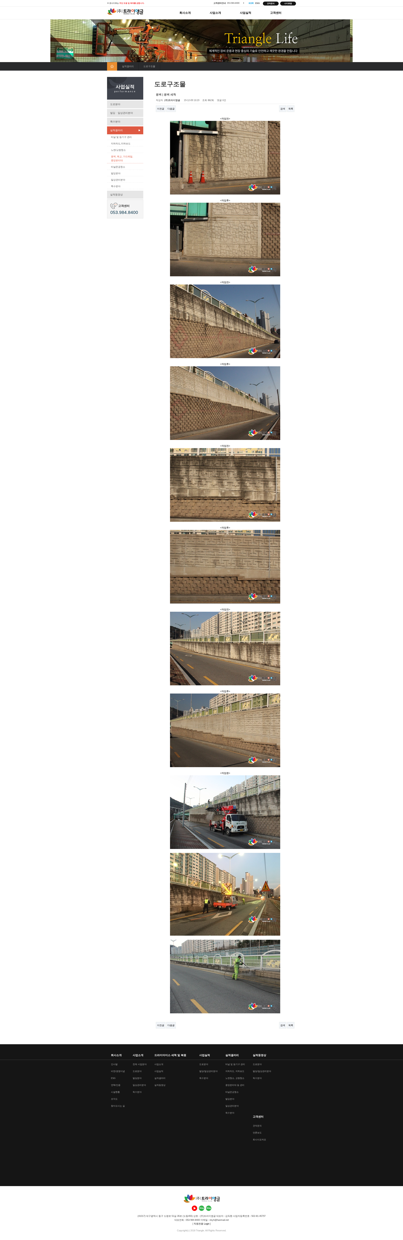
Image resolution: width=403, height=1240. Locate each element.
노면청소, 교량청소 (234, 1078)
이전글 (160, 108)
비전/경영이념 (118, 1071)
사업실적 (245, 12)
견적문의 (271, 3)
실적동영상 (116, 194)
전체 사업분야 (140, 1064)
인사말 (114, 1064)
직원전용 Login (201, 1223)
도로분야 (115, 104)
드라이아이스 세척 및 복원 (170, 1055)
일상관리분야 (118, 179)
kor (251, 3)
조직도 (114, 1099)
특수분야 (115, 121)
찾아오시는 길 (118, 1106)
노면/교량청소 (118, 150)
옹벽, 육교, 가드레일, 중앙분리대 (122, 158)
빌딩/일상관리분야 (208, 1071)
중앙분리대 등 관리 (234, 1085)
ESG (113, 1078)
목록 (290, 108)
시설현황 (115, 1092)
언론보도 (257, 1132)
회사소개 (185, 12)
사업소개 (215, 12)
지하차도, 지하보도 (234, 1071)
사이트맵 (288, 3)
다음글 (171, 108)
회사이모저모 (259, 1139)
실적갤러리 (116, 130)
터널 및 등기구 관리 (121, 137)
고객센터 (275, 12)
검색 (282, 108)
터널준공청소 (118, 167)
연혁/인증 (115, 1085)
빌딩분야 (115, 173)
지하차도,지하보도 (121, 143)
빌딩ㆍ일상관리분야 (121, 113)
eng (257, 3)
